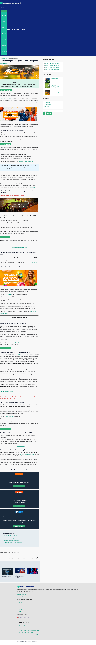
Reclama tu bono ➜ (19, 486)
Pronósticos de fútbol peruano (52, 69)
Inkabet (19, 354)
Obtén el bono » (5, 236)
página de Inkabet (20, 446)
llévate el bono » (5, 144)
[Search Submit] (44, 113)
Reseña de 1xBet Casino (32, 575)
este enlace (8, 294)
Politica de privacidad (22, 596)
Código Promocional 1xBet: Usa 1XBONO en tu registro (19, 576)
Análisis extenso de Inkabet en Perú (19, 247)
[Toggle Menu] (4, 11)
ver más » (34, 260)
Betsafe (20, 609)
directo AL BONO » (5, 348)
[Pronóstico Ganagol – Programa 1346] (47, 80)
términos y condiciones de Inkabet (26, 161)
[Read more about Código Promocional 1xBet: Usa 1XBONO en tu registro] (20, 570)
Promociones (48, 104)
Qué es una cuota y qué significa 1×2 (12, 538)
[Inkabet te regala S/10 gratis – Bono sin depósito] (47, 92)
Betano (20, 604)
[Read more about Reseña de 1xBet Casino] (32, 571)
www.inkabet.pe (20, 132)
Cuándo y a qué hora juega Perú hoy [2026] (28, 634)
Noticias (47, 106)
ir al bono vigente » (6, 90)
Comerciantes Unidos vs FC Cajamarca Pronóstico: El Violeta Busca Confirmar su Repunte (55, 86)
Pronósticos (47, 102)
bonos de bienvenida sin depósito (14, 342)
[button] (5, 7)
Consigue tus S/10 (5, 428)
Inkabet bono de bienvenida (7, 98)
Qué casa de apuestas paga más (11, 540)
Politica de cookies (21, 594)
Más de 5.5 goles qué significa (11, 535)
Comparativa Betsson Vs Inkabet (19, 318)
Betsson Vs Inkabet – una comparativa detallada (29, 630)
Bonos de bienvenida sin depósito (52, 63)
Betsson (20, 602)
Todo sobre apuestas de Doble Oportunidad (13, 542)
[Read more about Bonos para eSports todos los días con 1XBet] (7, 571)
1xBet (20, 607)
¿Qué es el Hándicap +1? (24, 625)
